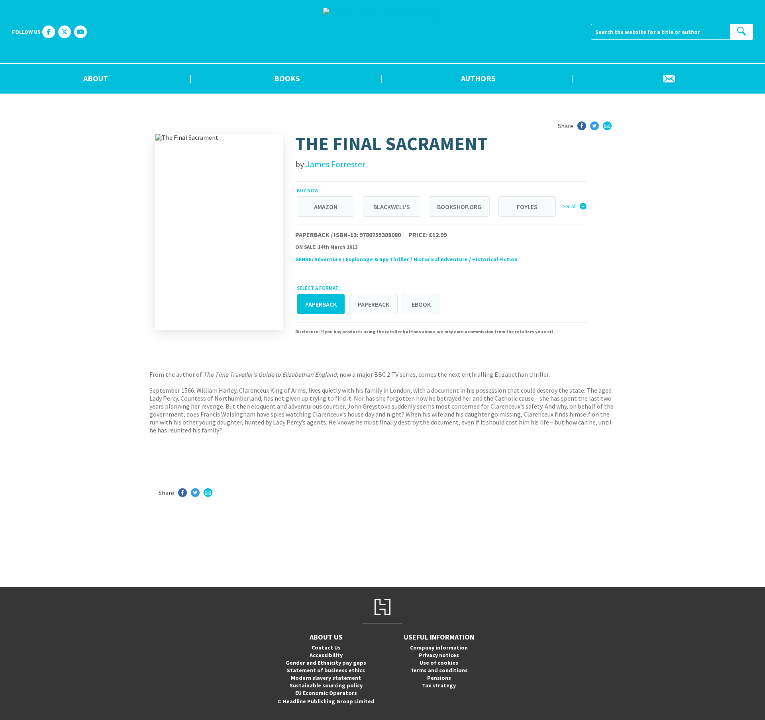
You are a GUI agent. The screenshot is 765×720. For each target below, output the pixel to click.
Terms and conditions (439, 670)
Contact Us (326, 647)
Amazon (325, 207)
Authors (478, 79)
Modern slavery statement (326, 677)
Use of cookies (439, 662)
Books (287, 79)
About (95, 79)
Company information (439, 647)
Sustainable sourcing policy (326, 685)
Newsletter (669, 79)
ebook (421, 304)
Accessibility (326, 655)
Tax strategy (439, 685)
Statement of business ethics (326, 670)
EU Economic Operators (326, 693)
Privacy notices (439, 655)
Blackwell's (391, 207)
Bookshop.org (459, 207)
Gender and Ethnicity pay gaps (326, 662)
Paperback (373, 304)
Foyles (527, 207)
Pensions (439, 677)
